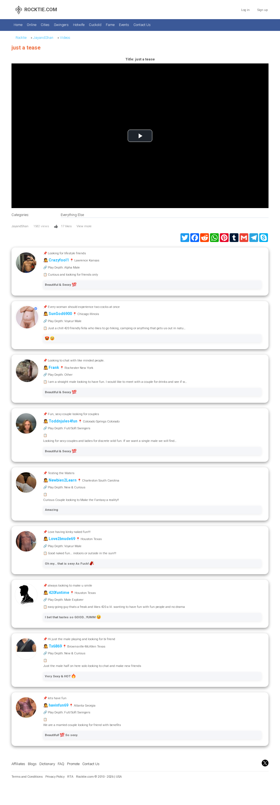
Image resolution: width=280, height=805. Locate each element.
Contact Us (142, 25)
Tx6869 (55, 646)
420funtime (59, 592)
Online (31, 25)
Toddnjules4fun (63, 421)
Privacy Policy (55, 776)
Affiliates (18, 764)
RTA (70, 776)
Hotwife (78, 25)
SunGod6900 (60, 313)
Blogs (32, 764)
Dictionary (47, 764)
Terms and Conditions (27, 776)
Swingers (61, 25)
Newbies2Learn (63, 480)
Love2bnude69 (62, 538)
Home (18, 25)
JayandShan (43, 38)
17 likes (66, 226)
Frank (54, 367)
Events (124, 25)
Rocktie (21, 38)
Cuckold (95, 25)
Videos (65, 38)
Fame (110, 25)
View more (84, 226)
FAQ (61, 764)
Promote (73, 764)
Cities (45, 25)
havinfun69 (58, 705)
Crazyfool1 (59, 260)
